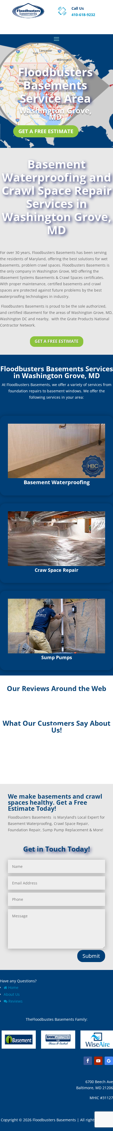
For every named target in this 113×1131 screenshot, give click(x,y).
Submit (91, 955)
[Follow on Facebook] (88, 1061)
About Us (12, 994)
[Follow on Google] (109, 1061)
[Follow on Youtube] (98, 1061)
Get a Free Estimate (45, 131)
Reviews (15, 1001)
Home (13, 987)
